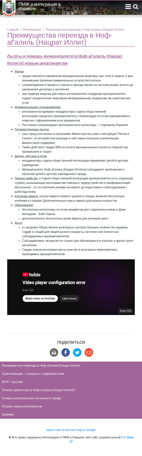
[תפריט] (128, 7)
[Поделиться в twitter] (77, 352)
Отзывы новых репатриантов (22, 406)
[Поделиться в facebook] (65, 352)
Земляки (8, 414)
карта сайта (54, 430)
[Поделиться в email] (89, 352)
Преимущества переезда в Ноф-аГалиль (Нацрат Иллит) (41, 365)
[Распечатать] (54, 352)
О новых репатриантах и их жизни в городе (31, 398)
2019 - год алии (12, 382)
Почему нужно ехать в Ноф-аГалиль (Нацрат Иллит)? (38, 390)
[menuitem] (71, 366)
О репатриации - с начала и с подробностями (33, 374)
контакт (70, 430)
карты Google (86, 430)
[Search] (135, 7)
